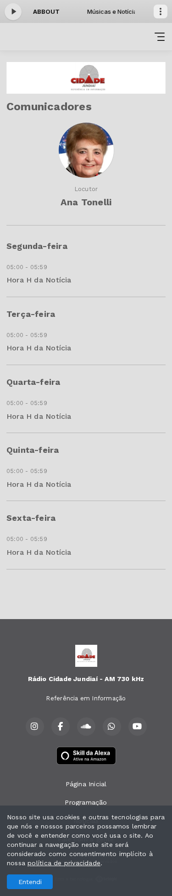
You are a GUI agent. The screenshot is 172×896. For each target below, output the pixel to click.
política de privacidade (64, 863)
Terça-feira (30, 314)
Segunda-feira (36, 246)
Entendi (30, 881)
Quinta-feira (32, 450)
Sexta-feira (30, 518)
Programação (86, 802)
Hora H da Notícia (39, 280)
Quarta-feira (33, 382)
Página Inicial (86, 784)
